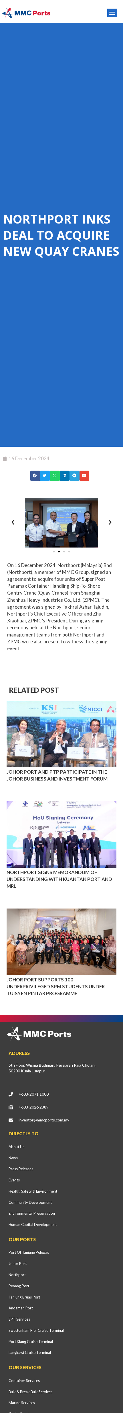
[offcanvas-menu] (112, 13)
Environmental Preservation (32, 1213)
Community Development (30, 1202)
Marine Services (22, 1402)
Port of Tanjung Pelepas (29, 1252)
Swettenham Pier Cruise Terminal (36, 1330)
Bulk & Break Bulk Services (30, 1391)
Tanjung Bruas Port (24, 1297)
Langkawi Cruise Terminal (30, 1352)
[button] (35, 476)
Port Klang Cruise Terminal (31, 1341)
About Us (16, 1146)
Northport (17, 1274)
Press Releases (21, 1168)
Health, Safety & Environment (33, 1191)
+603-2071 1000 (34, 1094)
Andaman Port (21, 1308)
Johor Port (18, 1263)
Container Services (24, 1380)
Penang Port (19, 1286)
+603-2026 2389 (34, 1107)
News (13, 1158)
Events (14, 1180)
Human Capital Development (33, 1224)
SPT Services (19, 1319)
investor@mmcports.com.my (44, 1119)
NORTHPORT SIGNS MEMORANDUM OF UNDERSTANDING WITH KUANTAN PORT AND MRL (59, 879)
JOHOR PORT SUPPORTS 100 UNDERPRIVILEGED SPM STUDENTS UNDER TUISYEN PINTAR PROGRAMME (56, 986)
